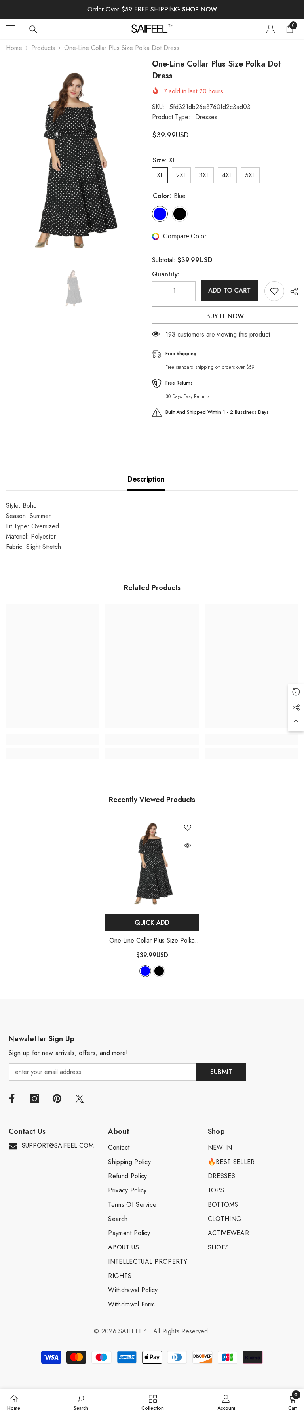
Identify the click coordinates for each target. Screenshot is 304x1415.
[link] (52, 739)
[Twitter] (79, 1098)
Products (43, 47)
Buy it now (225, 316)
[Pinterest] (57, 1098)
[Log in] (270, 29)
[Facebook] (12, 1098)
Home (14, 47)
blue (145, 971)
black (159, 971)
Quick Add (152, 922)
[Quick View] (187, 845)
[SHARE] (291, 291)
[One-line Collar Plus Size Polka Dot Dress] (152, 863)
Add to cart (230, 290)
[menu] (10, 29)
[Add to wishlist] (274, 291)
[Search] (33, 29)
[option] (73, 159)
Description (146, 479)
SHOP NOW (199, 9)
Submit (221, 1071)
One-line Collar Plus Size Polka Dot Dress (152, 941)
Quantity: (165, 274)
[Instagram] (34, 1098)
